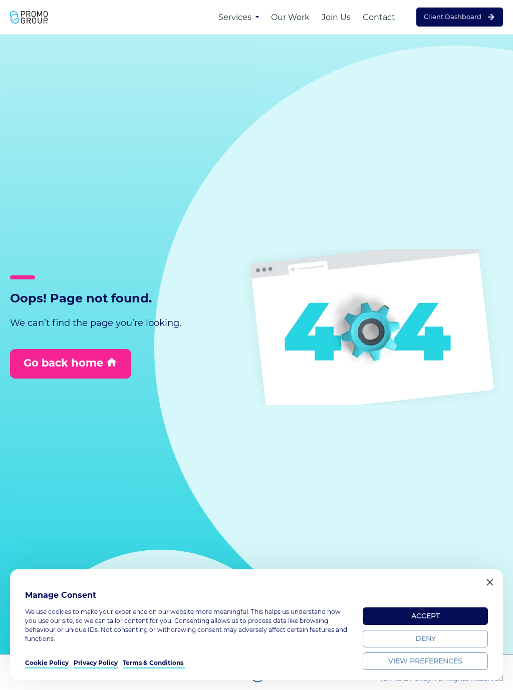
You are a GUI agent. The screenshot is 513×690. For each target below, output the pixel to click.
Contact (379, 17)
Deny (425, 638)
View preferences (425, 660)
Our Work (290, 17)
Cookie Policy (47, 662)
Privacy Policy (96, 662)
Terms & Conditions (154, 662)
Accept (425, 615)
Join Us (336, 17)
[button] (490, 582)
